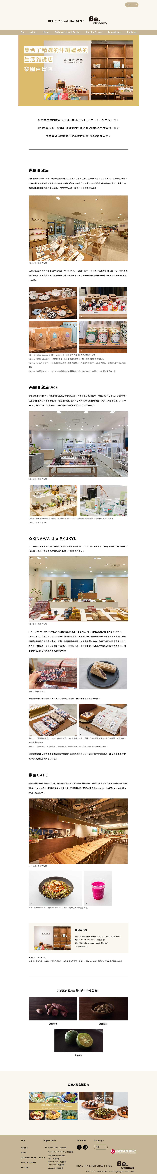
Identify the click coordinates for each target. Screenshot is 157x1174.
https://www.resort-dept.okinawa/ (94, 943)
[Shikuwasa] (53, 1009)
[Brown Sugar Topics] (53, 1106)
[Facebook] (79, 1147)
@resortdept (83, 946)
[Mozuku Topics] (103, 1106)
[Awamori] (103, 1009)
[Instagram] (85, 1147)
